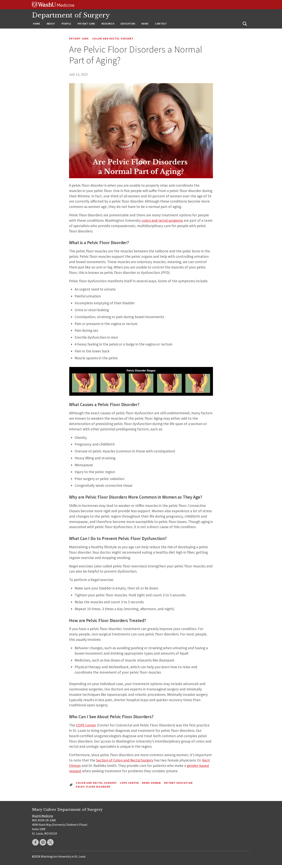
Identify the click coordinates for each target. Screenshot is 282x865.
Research (107, 23)
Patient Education (178, 783)
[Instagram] (43, 842)
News (145, 23)
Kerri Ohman (151, 783)
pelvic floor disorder (93, 786)
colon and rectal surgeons (162, 220)
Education (128, 23)
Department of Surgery (71, 15)
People (66, 23)
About (51, 23)
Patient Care (86, 23)
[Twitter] (50, 842)
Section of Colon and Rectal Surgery (124, 760)
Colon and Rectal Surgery (112, 38)
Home (36, 23)
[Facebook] (35, 842)
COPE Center (86, 725)
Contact (161, 23)
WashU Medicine (42, 816)
